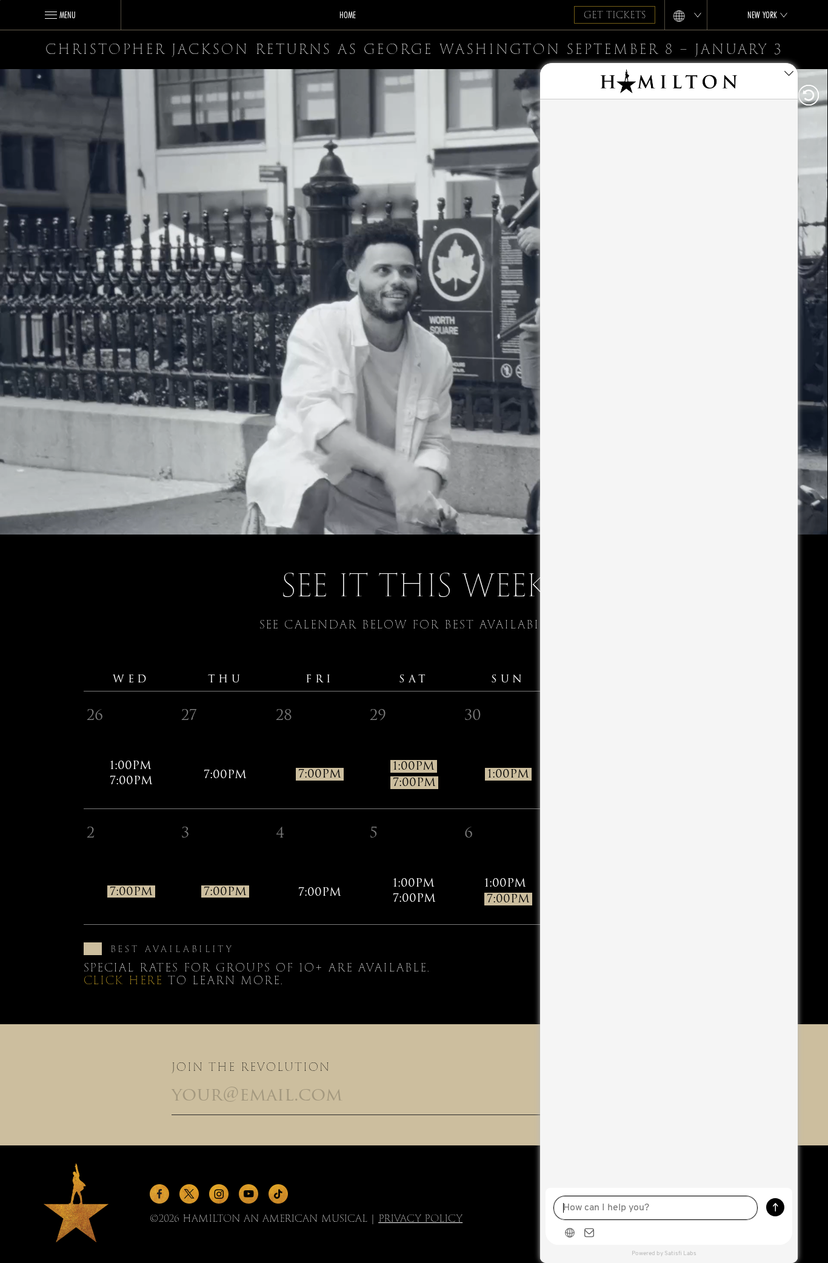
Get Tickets (615, 15)
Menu (67, 14)
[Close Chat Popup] (789, 75)
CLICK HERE (123, 980)
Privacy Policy (420, 1218)
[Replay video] (807, 96)
